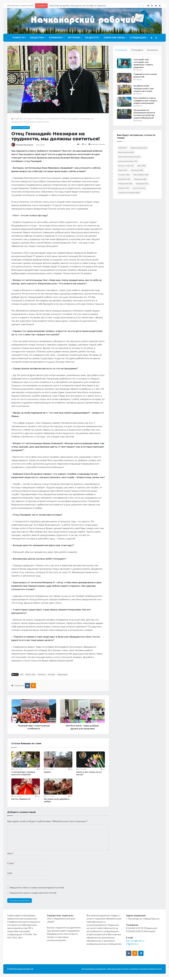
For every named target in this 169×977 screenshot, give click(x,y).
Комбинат (56, 37)
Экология (139, 188)
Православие (62, 674)
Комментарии (154, 50)
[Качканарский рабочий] (84, 20)
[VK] (27, 685)
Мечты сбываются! (20, 799)
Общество (37, 37)
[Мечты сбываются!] (25, 786)
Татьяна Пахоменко (24, 145)
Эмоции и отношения (47, 118)
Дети (141, 166)
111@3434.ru (132, 944)
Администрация (138, 148)
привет (47, 772)
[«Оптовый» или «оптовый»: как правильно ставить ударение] (124, 63)
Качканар (51, 674)
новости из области (128, 193)
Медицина (140, 179)
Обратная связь (114, 37)
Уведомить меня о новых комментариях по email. (37, 887)
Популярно (137, 50)
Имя (10, 853)
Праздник (142, 184)
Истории (74, 37)
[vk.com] (156, 5)
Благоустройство (127, 161)
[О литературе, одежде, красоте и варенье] (25, 759)
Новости (19, 37)
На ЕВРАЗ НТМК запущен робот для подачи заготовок (143, 88)
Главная (17, 118)
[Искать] (156, 38)
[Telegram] (148, 5)
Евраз (122, 170)
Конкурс (124, 175)
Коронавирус (140, 175)
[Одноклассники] (152, 5)
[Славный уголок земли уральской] (124, 78)
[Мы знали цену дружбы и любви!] (58, 786)
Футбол (123, 188)
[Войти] (160, 5)
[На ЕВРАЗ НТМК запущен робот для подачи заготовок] (124, 90)
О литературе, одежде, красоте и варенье (23, 773)
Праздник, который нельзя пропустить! (71, 5)
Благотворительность (129, 157)
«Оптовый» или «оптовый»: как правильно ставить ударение (143, 63)
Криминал (124, 179)
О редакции (138, 37)
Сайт (9, 873)
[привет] (58, 759)
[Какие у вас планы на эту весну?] (90, 759)
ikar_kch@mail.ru (135, 941)
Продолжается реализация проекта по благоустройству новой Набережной (144, 114)
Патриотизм (125, 184)
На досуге (91, 37)
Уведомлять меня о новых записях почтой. (33, 893)
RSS (21, 674)
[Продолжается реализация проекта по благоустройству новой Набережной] (124, 114)
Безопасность (126, 152)
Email (11, 863)
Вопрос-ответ (30, 674)
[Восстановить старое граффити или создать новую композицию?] (124, 102)
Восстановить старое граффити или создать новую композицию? (145, 100)
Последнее (121, 50)
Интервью (41, 674)
